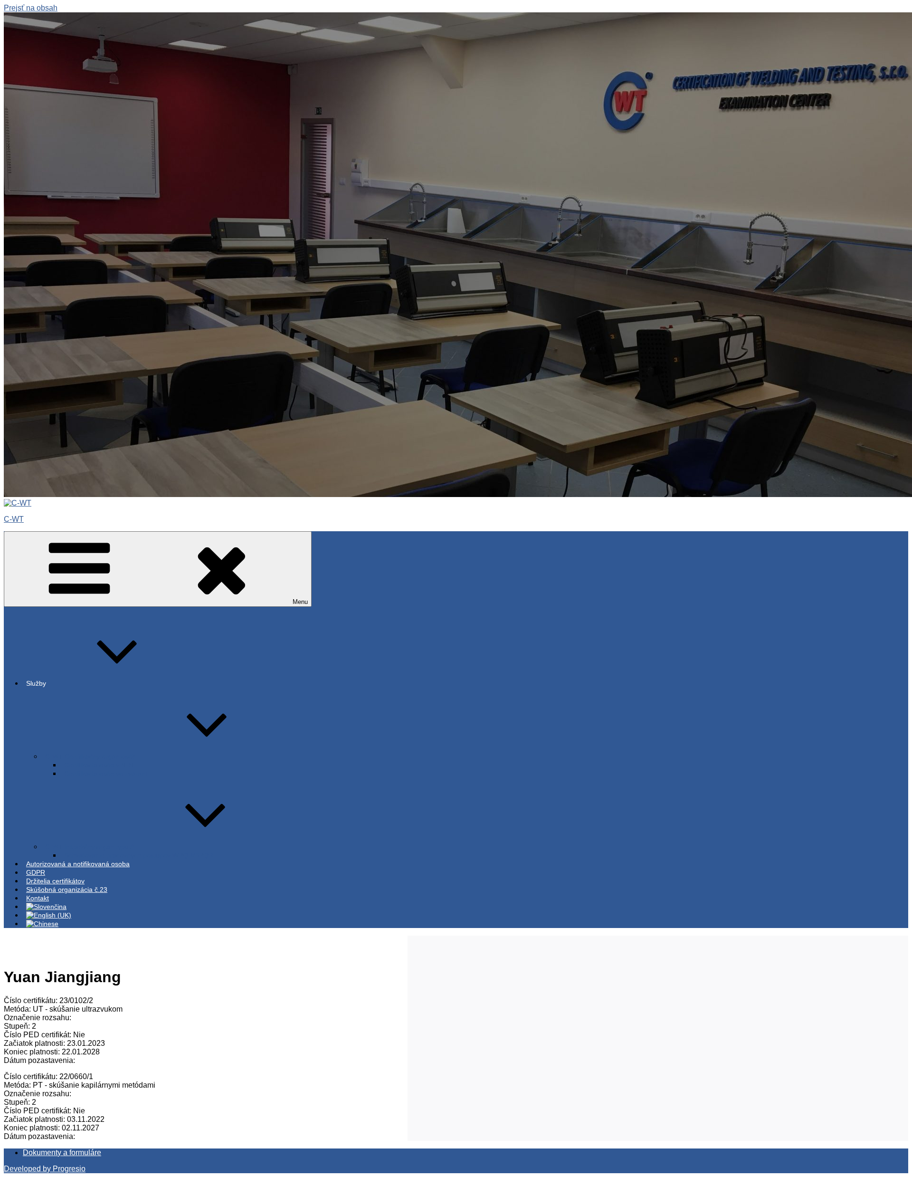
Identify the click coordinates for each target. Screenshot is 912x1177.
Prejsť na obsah (30, 8)
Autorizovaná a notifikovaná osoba (78, 864)
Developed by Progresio (45, 1169)
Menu (300, 601)
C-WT (14, 519)
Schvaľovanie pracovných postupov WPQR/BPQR (138, 855)
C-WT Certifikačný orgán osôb (90, 756)
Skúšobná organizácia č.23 (66, 889)
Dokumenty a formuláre (62, 1152)
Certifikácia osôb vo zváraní (105, 773)
